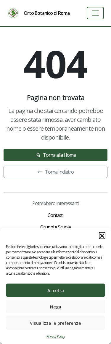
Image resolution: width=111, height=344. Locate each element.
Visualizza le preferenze (55, 323)
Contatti (55, 215)
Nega (55, 307)
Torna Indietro (59, 172)
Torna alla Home (59, 155)
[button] (102, 235)
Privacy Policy (55, 336)
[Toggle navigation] (95, 13)
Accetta (55, 290)
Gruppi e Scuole (55, 227)
